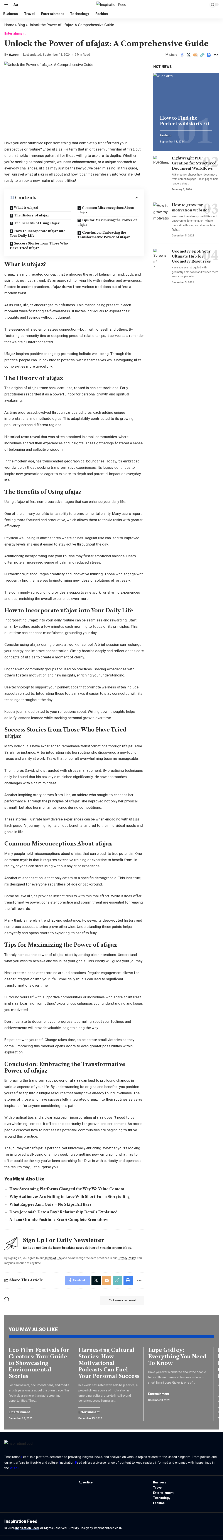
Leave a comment (124, 1300)
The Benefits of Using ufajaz (37, 223)
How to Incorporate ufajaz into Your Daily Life (38, 233)
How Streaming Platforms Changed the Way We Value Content (66, 1189)
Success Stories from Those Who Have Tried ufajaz (39, 245)
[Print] (209, 54)
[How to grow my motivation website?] (161, 212)
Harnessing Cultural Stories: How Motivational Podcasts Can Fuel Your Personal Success (108, 1363)
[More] (216, 54)
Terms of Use (53, 1258)
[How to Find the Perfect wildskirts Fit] (186, 92)
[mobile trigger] (8, 5)
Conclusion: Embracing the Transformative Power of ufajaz (104, 235)
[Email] (195, 54)
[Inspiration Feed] (111, 4)
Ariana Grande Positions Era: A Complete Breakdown (59, 1219)
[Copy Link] (202, 54)
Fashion (165, 135)
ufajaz (39, 174)
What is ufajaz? (26, 207)
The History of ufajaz (31, 215)
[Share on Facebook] (182, 54)
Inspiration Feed (27, 1528)
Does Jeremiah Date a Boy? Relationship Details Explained (63, 1212)
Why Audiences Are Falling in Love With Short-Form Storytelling (69, 1196)
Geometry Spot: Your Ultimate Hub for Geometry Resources (191, 256)
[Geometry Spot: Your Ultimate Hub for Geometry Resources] (161, 258)
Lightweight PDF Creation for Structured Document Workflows (194, 163)
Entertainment (14, 33)
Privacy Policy (126, 1258)
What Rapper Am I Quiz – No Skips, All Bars (50, 1204)
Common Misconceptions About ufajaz (106, 210)
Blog (21, 25)
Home (9, 25)
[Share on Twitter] (189, 54)
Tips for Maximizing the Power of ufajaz (107, 222)
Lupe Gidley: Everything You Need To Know (177, 1356)
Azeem (14, 54)
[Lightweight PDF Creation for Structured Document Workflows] (161, 165)
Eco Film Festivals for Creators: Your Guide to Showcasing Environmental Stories (39, 1363)
